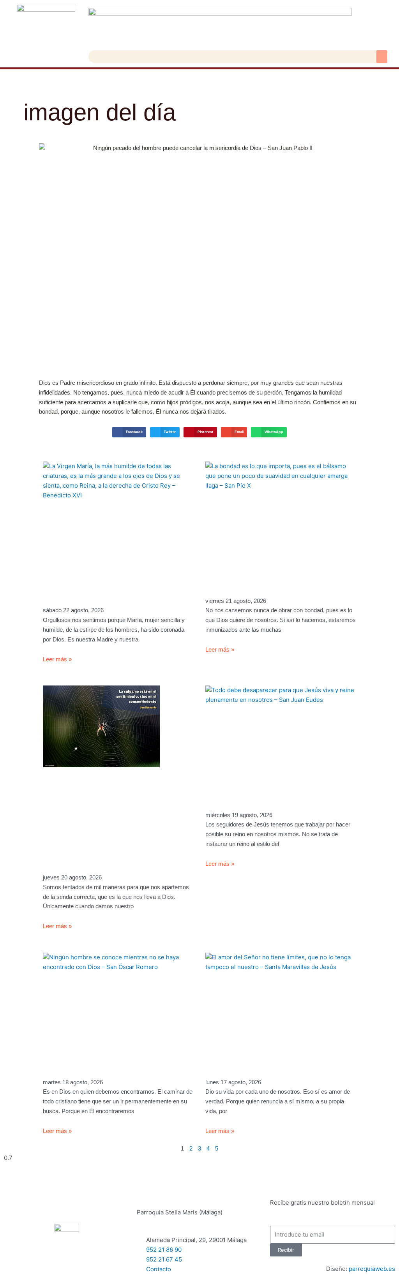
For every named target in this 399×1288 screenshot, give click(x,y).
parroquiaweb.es (372, 1268)
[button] (381, 56)
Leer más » (57, 659)
